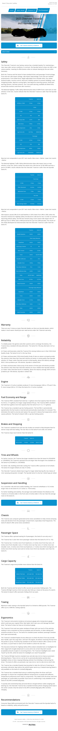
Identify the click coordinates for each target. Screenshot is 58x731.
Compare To (32, 10)
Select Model (21, 10)
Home (12, 10)
